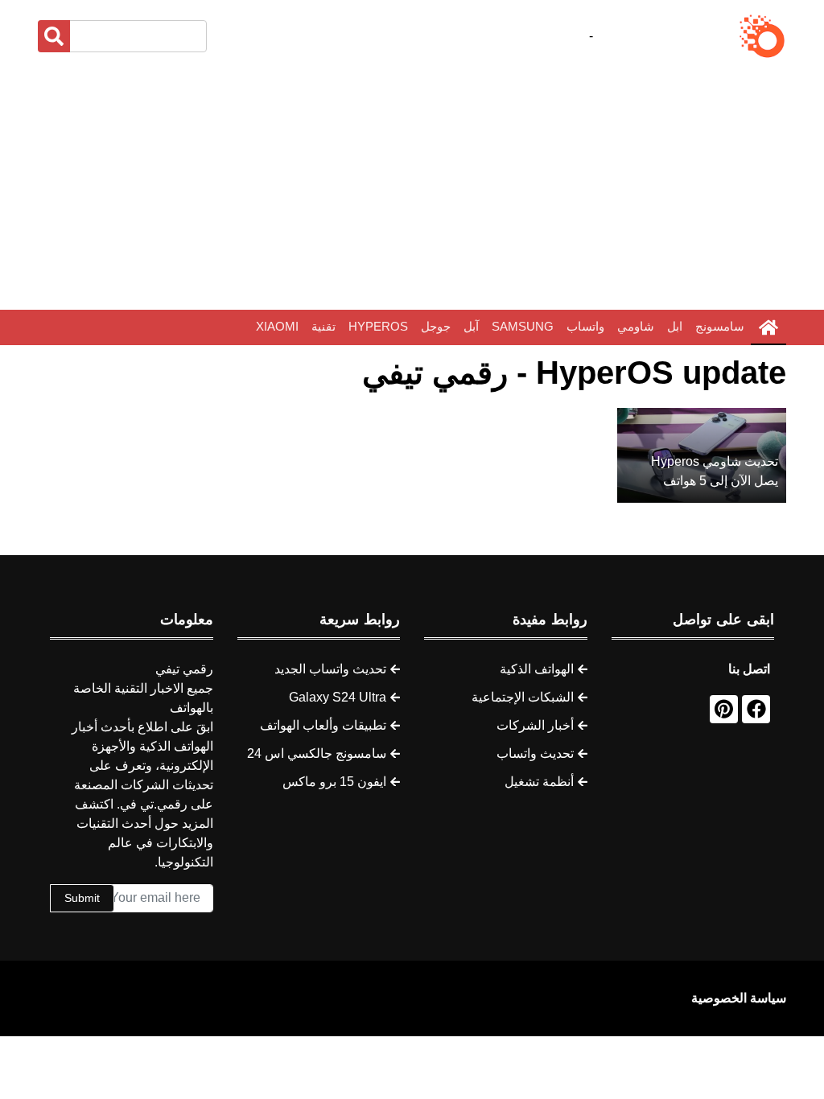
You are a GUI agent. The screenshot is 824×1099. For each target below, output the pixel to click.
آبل (471, 326)
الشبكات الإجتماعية (523, 697)
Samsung (523, 326)
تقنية (323, 326)
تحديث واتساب (535, 753)
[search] (54, 36)
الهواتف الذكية (537, 669)
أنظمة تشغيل (539, 781)
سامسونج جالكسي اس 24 (316, 753)
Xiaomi (277, 326)
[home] (768, 327)
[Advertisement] (412, 185)
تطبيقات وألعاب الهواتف (323, 725)
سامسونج (719, 326)
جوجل (436, 326)
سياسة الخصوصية (738, 998)
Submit (82, 897)
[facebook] (756, 709)
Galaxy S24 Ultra (337, 697)
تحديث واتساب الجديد (330, 669)
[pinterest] (724, 709)
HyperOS (378, 326)
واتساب (585, 326)
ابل (674, 326)
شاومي (635, 326)
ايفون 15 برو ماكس (334, 781)
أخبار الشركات (535, 725)
